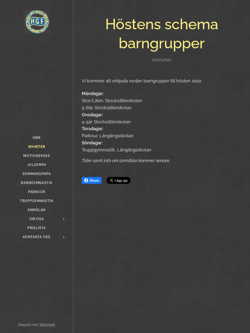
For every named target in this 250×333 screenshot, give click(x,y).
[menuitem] (36, 138)
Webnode (47, 325)
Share (94, 180)
